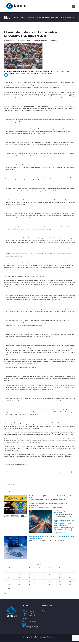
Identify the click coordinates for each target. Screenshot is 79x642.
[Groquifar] (16, 6)
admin (28, 40)
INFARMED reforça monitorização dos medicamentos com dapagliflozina (48, 504)
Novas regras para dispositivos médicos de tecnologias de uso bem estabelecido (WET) (51, 537)
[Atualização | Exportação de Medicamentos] (40, 521)
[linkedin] (72, 472)
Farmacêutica (43, 40)
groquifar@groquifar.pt (30, 627)
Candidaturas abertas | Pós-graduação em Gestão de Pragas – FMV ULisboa (51, 497)
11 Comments (54, 40)
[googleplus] (61, 472)
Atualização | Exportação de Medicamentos (63, 512)
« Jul (5, 593)
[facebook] (66, 472)
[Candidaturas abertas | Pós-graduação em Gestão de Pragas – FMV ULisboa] (15, 506)
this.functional (51, 637)
